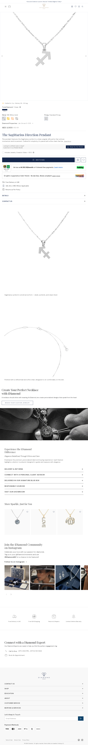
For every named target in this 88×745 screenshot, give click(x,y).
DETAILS (5, 196)
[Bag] (79, 6)
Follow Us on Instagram (15, 562)
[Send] (80, 718)
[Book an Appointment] (9, 6)
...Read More (67, 141)
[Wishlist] (75, 6)
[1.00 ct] (4, 109)
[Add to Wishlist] (27, 511)
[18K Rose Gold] (12, 118)
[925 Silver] (16, 118)
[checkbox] (3, 152)
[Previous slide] (6, 594)
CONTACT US (7, 201)
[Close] (82, 6)
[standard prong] (46, 118)
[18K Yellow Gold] (8, 118)
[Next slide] (11, 594)
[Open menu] (6, 6)
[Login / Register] (72, 6)
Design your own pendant (76, 147)
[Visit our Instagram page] (82, 740)
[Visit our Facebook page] (78, 740)
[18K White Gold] (4, 118)
